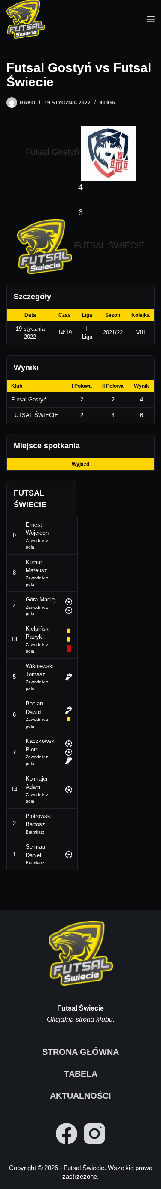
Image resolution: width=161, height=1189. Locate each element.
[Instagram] (94, 1133)
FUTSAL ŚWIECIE (34, 415)
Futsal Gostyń (28, 399)
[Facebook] (66, 1133)
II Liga (107, 103)
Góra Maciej (41, 599)
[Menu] (151, 19)
